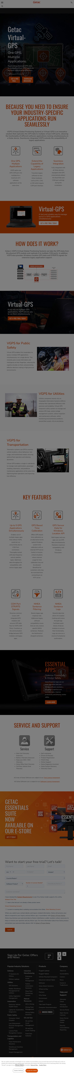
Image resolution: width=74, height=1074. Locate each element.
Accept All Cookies (32, 1070)
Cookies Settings (18, 1070)
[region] (37, 1065)
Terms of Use (34, 1065)
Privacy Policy (19, 1065)
